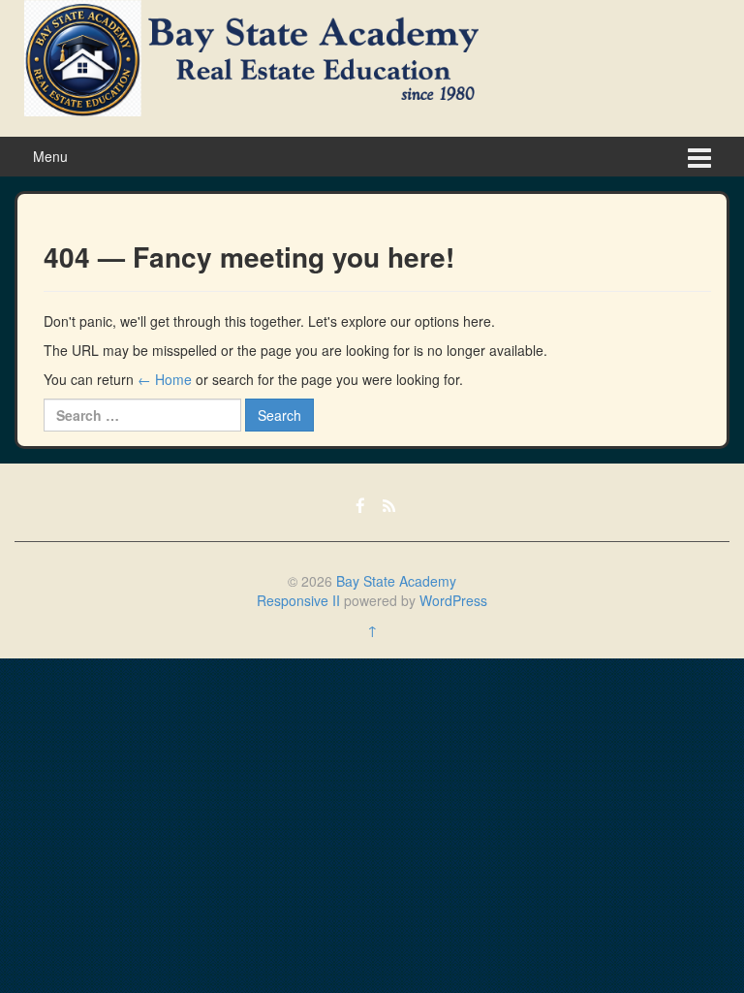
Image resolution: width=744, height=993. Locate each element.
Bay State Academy (396, 581)
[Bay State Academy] (251, 56)
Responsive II (298, 600)
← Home (165, 379)
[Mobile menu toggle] (699, 156)
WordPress (453, 600)
